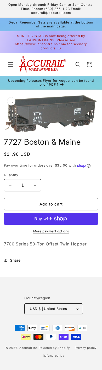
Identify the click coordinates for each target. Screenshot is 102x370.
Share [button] (15, 260)
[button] (10, 64)
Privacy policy (86, 348)
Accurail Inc (28, 347)
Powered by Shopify (54, 347)
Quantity (11, 175)
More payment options (51, 231)
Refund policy (53, 355)
